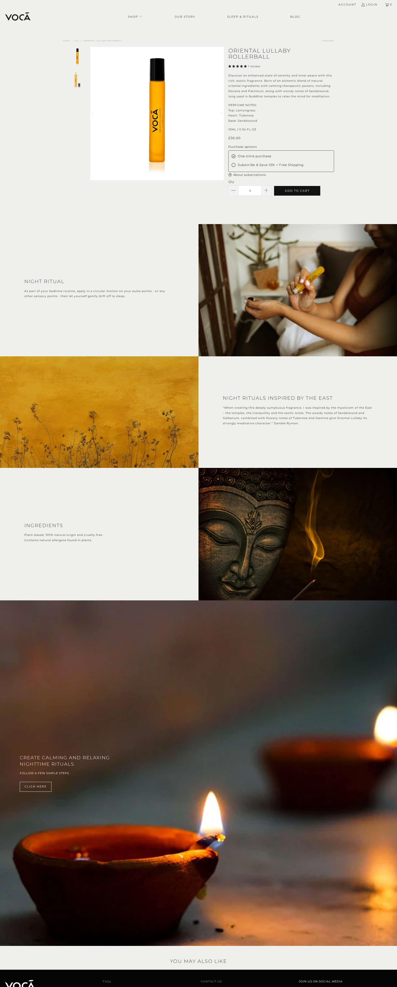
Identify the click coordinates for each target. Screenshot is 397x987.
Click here (36, 786)
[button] (135, 17)
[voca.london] (18, 16)
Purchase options (242, 147)
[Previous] (93, 113)
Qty (231, 181)
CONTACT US (211, 981)
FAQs (107, 981)
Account (347, 4)
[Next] (220, 113)
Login (371, 4)
